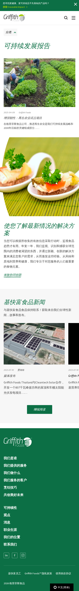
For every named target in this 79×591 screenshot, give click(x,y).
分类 (8, 32)
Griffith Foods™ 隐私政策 (38, 573)
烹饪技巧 (10, 487)
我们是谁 (10, 458)
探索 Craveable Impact (14, 7)
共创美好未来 (14, 495)
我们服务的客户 (15, 480)
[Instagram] (23, 555)
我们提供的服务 (15, 465)
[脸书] (14, 555)
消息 (7, 522)
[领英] (6, 555)
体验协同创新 (12, 275)
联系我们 (10, 544)
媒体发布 (9, 376)
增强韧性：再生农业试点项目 (23, 118)
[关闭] (75, 4)
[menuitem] (6, 555)
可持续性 (10, 507)
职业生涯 (10, 529)
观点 (7, 515)
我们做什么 (12, 473)
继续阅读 (40, 409)
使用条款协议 (63, 573)
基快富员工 (14, 573)
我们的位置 (12, 537)
